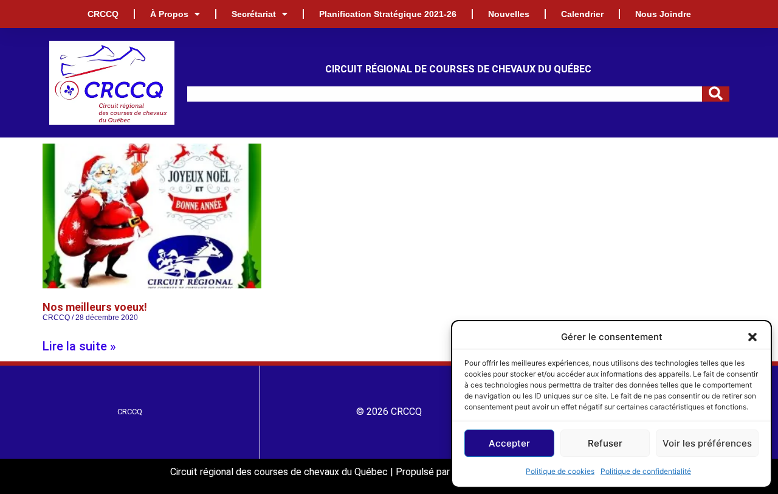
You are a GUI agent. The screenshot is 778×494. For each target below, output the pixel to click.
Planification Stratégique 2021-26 (387, 14)
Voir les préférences (707, 443)
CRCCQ (103, 14)
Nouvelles (508, 14)
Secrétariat (254, 14)
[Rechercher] (715, 94)
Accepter (509, 443)
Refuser (605, 443)
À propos (169, 14)
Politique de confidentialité (646, 471)
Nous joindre (663, 14)
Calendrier (582, 14)
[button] (752, 337)
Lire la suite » (79, 346)
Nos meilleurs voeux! (95, 307)
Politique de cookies (560, 471)
